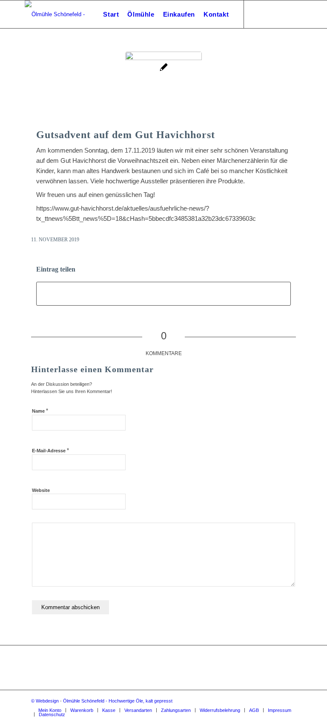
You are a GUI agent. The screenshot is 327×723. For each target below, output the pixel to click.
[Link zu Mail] (270, 14)
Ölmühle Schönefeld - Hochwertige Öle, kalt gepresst (117, 700)
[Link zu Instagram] (257, 14)
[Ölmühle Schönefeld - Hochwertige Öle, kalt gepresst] (66, 14)
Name (40, 411)
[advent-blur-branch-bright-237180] (163, 90)
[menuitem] (111, 14)
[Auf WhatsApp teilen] (163, 293)
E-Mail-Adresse (50, 450)
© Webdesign (45, 700)
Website (41, 490)
